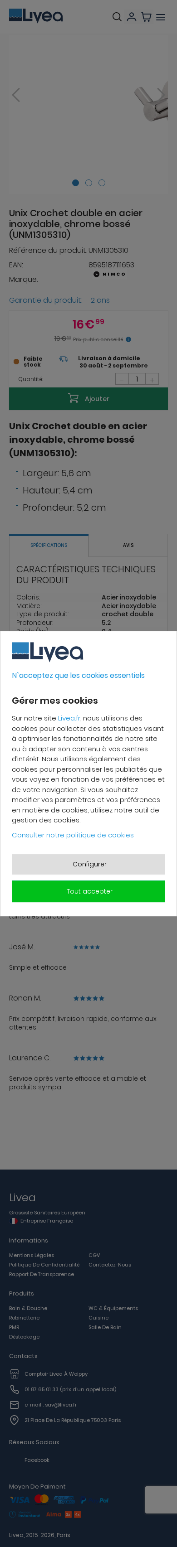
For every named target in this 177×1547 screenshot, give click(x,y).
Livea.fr (69, 718)
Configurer (90, 864)
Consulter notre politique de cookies (73, 835)
